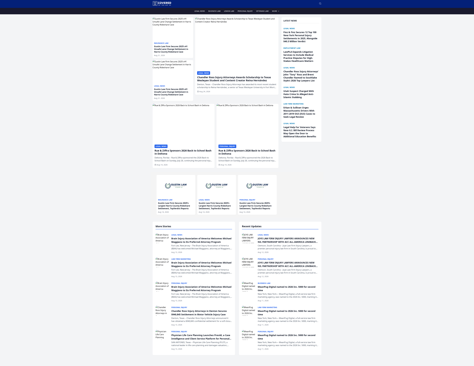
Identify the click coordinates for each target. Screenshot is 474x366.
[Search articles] (320, 3)
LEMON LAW (229, 11)
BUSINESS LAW (214, 11)
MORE (274, 11)
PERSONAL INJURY (245, 11)
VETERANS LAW (262, 11)
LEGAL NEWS (199, 11)
